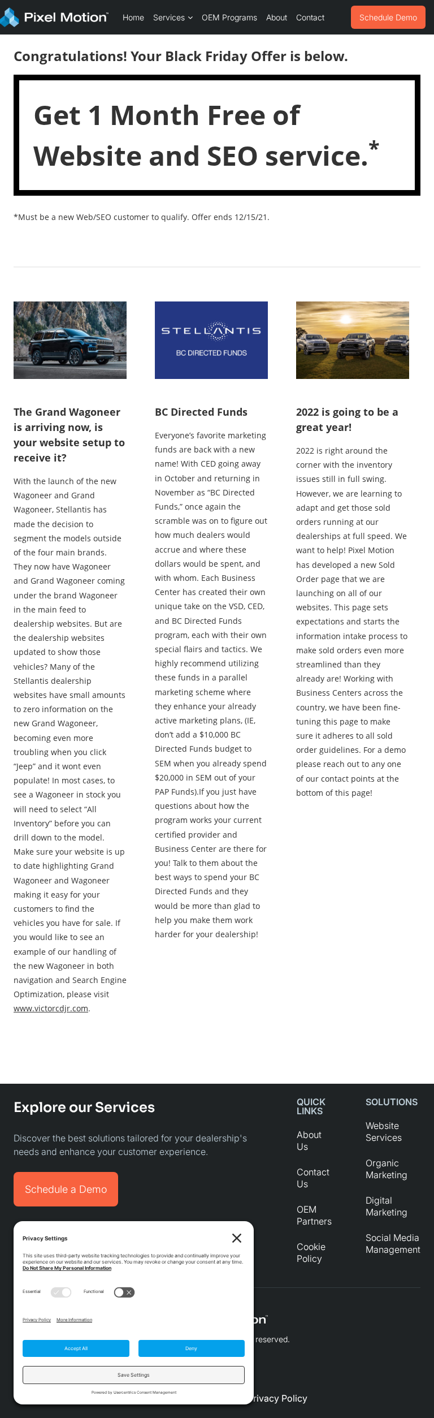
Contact (310, 17)
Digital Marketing (386, 1206)
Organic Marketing (386, 1168)
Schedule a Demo (66, 1189)
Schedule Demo (388, 17)
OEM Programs (229, 17)
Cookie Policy (311, 1252)
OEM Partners (314, 1215)
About (276, 17)
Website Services (384, 1131)
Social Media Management (393, 1243)
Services (169, 17)
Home (133, 17)
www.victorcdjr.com (51, 1008)
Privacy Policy (277, 1398)
